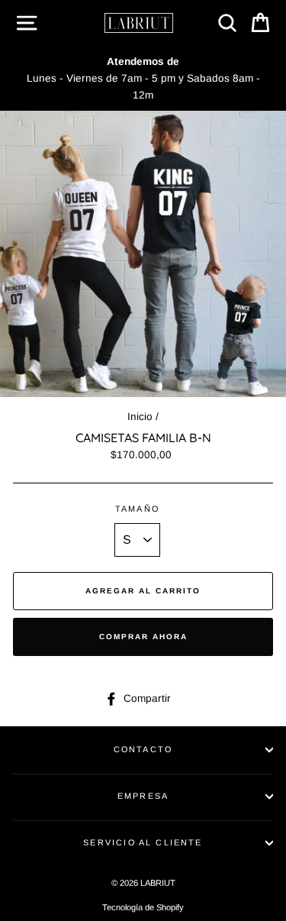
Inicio (140, 416)
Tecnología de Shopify (143, 907)
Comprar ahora (143, 636)
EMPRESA (143, 795)
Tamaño (137, 508)
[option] (143, 78)
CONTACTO (143, 749)
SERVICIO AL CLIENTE (142, 842)
